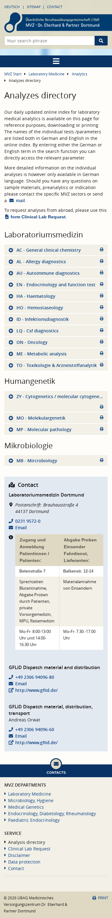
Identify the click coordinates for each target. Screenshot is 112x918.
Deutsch (12, 6)
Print (103, 898)
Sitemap (34, 6)
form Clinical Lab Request (38, 216)
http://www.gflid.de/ (36, 690)
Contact (54, 6)
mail (20, 200)
